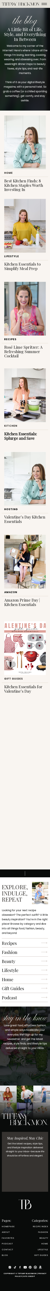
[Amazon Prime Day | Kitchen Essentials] (25, 562)
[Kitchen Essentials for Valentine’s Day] (25, 648)
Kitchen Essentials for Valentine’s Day (23, 688)
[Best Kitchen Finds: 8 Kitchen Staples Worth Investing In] (25, 142)
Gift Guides (13, 679)
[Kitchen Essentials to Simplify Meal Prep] (25, 226)
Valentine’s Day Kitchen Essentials (24, 519)
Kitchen (10, 426)
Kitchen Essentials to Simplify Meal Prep (22, 266)
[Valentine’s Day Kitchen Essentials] (25, 479)
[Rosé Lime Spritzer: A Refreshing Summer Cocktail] (25, 309)
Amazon (10, 592)
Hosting (11, 509)
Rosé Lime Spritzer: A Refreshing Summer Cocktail (23, 351)
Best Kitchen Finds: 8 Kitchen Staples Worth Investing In (23, 185)
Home (8, 173)
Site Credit (29, 1276)
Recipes (10, 339)
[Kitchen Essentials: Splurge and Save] (25, 395)
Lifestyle (11, 256)
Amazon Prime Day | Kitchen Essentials (22, 602)
